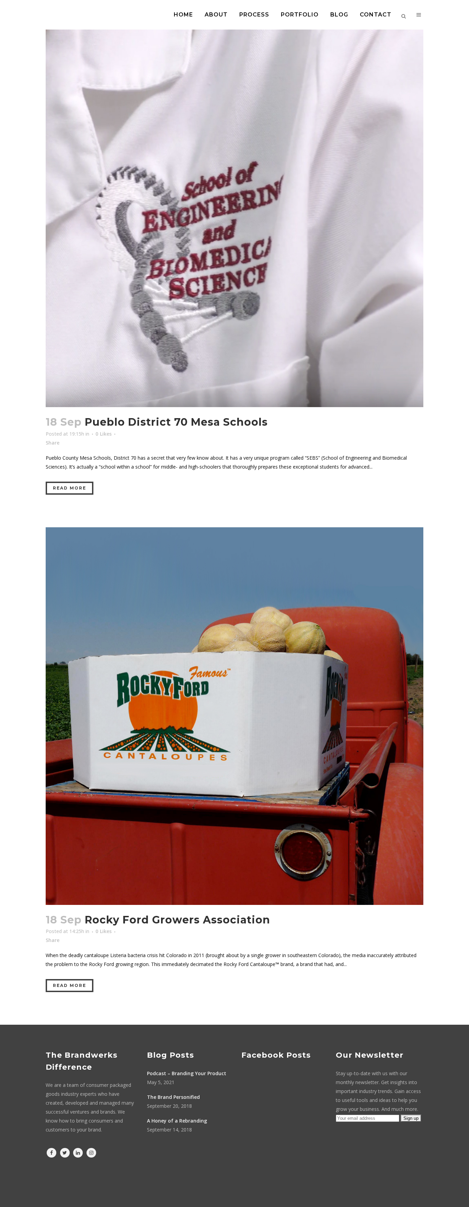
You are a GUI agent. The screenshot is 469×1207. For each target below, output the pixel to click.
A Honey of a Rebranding (177, 1120)
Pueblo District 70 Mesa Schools (176, 422)
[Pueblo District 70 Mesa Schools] (234, 218)
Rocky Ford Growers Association (177, 919)
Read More (69, 488)
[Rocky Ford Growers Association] (234, 716)
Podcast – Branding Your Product (186, 1073)
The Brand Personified (173, 1097)
